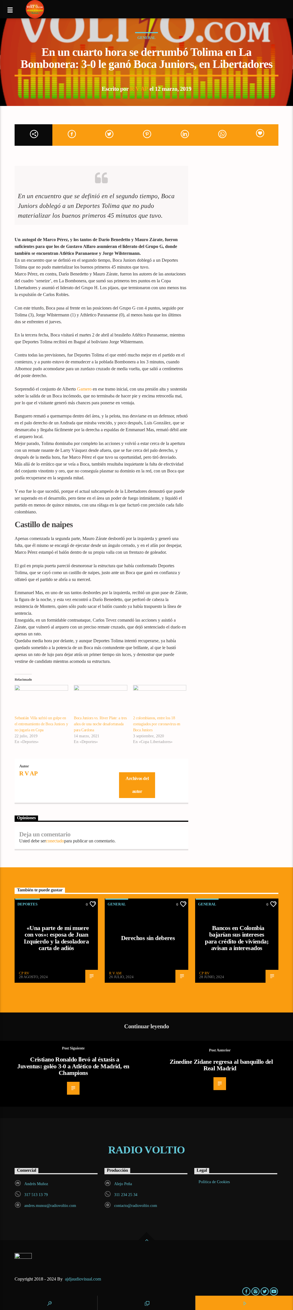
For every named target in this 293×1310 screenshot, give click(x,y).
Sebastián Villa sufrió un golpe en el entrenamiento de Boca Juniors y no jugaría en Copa (41, 724)
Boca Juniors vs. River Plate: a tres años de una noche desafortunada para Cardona (100, 724)
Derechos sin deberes (148, 937)
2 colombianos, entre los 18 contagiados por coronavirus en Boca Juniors (157, 724)
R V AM (115, 973)
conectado (55, 840)
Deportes (27, 904)
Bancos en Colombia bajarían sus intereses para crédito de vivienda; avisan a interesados (236, 938)
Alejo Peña (123, 1184)
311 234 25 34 (125, 1195)
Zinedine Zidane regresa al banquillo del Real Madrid (221, 1065)
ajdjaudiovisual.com (83, 1278)
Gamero (84, 389)
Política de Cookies (214, 1182)
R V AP (139, 88)
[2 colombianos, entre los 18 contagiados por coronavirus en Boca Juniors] (160, 700)
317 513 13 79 (36, 1195)
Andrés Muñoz (36, 1184)
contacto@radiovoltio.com (135, 1205)
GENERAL (146, 38)
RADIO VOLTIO (146, 1150)
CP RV (24, 973)
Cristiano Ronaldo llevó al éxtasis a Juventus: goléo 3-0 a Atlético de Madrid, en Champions (73, 1066)
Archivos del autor (137, 785)
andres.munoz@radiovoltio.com (50, 1205)
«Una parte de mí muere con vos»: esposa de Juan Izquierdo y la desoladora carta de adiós (56, 938)
